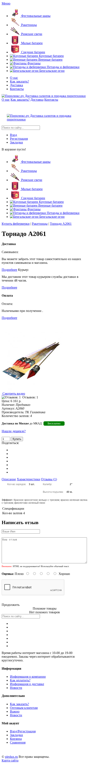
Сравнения (17, 742)
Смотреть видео (13, 393)
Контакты (17, 89)
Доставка (16, 85)
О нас (14, 77)
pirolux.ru (11, 756)
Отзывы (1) (49, 479)
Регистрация (19, 138)
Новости (16, 687)
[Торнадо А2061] (32, 390)
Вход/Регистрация (23, 731)
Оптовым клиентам (24, 708)
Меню (6, 3)
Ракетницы (40, 223)
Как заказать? (19, 81)
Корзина (16, 738)
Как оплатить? (20, 680)
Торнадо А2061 (61, 223)
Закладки (16, 142)
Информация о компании (28, 676)
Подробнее (9, 269)
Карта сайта (10, 760)
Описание (9, 479)
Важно (14, 711)
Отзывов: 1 (30, 397)
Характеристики (28, 479)
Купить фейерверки (16, 223)
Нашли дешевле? (14, 431)
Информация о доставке (27, 684)
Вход (13, 135)
